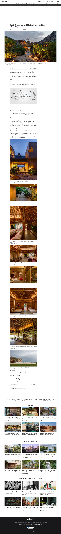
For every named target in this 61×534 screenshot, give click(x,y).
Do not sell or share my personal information (34, 524)
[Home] (2, 3)
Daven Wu (12, 29)
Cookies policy (44, 522)
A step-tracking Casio (38, 5)
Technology (37, 3)
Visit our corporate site (40, 531)
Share (12, 68)
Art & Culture (18, 3)
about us (15, 522)
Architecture (6, 3)
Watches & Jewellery (24, 3)
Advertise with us (22, 524)
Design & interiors (12, 3)
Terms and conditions (31, 522)
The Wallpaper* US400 (29, 5)
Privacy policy (38, 522)
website (32, 372)
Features (24, 29)
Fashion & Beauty (31, 3)
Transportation (42, 3)
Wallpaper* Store (57, 3)
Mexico (11, 79)
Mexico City (29, 110)
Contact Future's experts (22, 522)
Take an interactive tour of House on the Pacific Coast (18, 108)
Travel (47, 3)
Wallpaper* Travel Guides (47, 5)
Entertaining (51, 3)
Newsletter (35, 68)
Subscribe (55, 1)
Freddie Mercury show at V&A (19, 5)
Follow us (31, 68)
